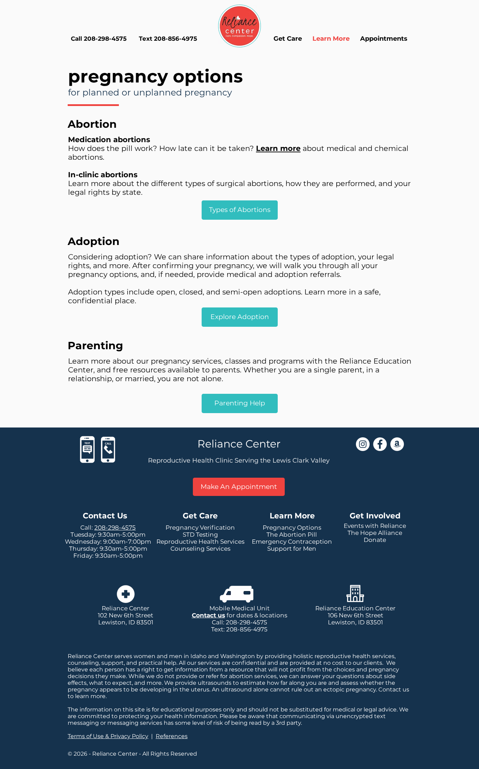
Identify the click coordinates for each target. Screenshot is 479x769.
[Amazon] (397, 444)
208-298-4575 (115, 527)
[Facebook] (380, 444)
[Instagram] (363, 444)
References (172, 736)
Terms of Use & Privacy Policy (108, 736)
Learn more (278, 148)
